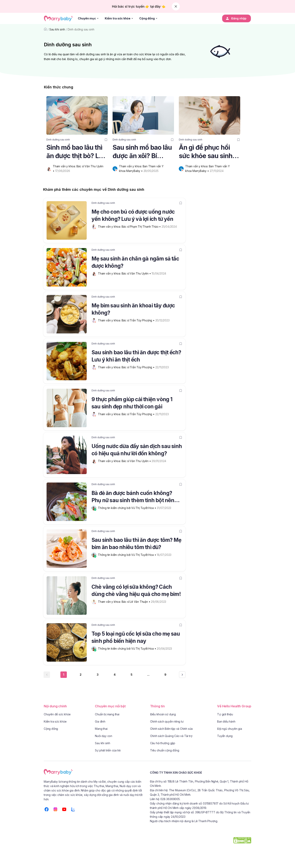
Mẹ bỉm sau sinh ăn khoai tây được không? (133, 309)
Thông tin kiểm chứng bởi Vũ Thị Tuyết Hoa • (127, 508)
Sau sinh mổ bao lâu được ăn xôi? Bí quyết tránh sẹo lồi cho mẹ (142, 151)
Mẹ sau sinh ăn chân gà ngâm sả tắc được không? (135, 262)
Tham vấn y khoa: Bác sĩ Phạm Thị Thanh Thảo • (130, 226)
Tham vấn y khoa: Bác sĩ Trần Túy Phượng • (126, 320)
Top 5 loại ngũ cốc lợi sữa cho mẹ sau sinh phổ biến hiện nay (136, 637)
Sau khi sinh (57, 29)
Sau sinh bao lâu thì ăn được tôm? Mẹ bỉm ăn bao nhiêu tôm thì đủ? (136, 543)
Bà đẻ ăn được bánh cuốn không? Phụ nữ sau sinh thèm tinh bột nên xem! (133, 497)
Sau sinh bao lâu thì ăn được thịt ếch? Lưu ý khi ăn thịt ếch (136, 356)
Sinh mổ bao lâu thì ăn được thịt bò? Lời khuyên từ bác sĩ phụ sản (77, 151)
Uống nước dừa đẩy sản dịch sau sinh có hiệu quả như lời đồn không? (137, 449)
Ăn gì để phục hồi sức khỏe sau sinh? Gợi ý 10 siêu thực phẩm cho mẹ (207, 151)
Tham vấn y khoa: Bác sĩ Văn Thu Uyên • (125, 273)
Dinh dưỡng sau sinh (81, 29)
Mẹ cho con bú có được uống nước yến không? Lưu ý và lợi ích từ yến (133, 215)
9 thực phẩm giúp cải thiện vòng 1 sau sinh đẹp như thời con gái (132, 403)
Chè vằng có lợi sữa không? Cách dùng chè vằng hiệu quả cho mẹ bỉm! (136, 590)
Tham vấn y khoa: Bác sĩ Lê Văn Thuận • (124, 601)
